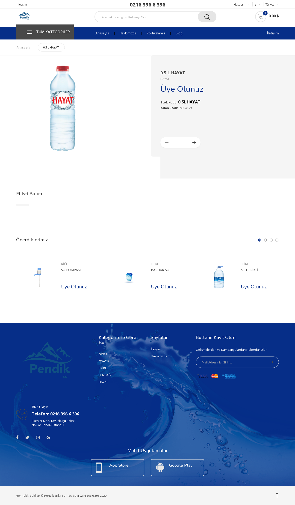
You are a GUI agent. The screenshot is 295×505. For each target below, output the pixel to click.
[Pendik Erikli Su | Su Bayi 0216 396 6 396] (24, 16)
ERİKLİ (155, 264)
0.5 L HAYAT (51, 47)
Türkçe (270, 4)
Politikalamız (156, 33)
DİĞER (65, 264)
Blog (178, 33)
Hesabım (239, 4)
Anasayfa (102, 33)
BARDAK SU (160, 270)
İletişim (22, 4)
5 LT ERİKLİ (249, 270)
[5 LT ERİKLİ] (218, 277)
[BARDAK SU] (129, 277)
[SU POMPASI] (39, 277)
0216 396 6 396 (147, 4)
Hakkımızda (127, 33)
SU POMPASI (71, 270)
